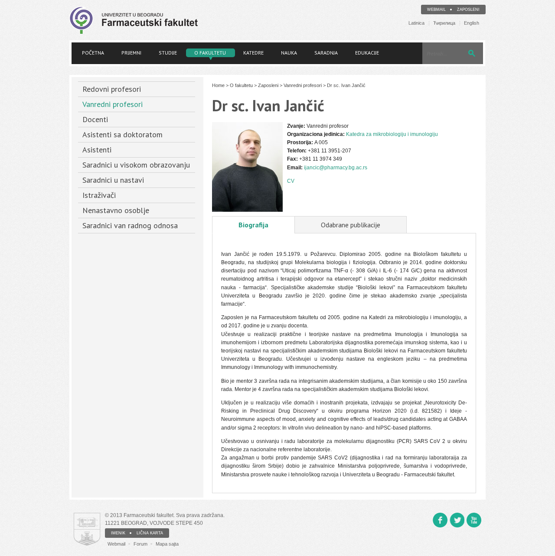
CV (290, 181)
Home (218, 85)
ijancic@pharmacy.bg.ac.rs (335, 168)
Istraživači (99, 195)
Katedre (253, 52)
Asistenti (96, 150)
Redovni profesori (111, 89)
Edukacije (367, 52)
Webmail (436, 9)
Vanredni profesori (112, 104)
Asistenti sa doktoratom (122, 134)
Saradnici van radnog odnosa (130, 225)
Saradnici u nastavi (113, 180)
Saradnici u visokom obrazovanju (136, 165)
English (471, 23)
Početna (93, 52)
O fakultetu (210, 52)
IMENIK (118, 533)
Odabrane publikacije (350, 224)
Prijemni (131, 52)
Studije (168, 52)
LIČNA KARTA (150, 533)
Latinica (416, 23)
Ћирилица (444, 23)
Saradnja (326, 52)
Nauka (289, 52)
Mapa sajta (167, 543)
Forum (140, 543)
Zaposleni (468, 9)
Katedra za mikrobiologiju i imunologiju (392, 134)
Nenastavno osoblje (115, 210)
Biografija (253, 224)
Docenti (95, 119)
